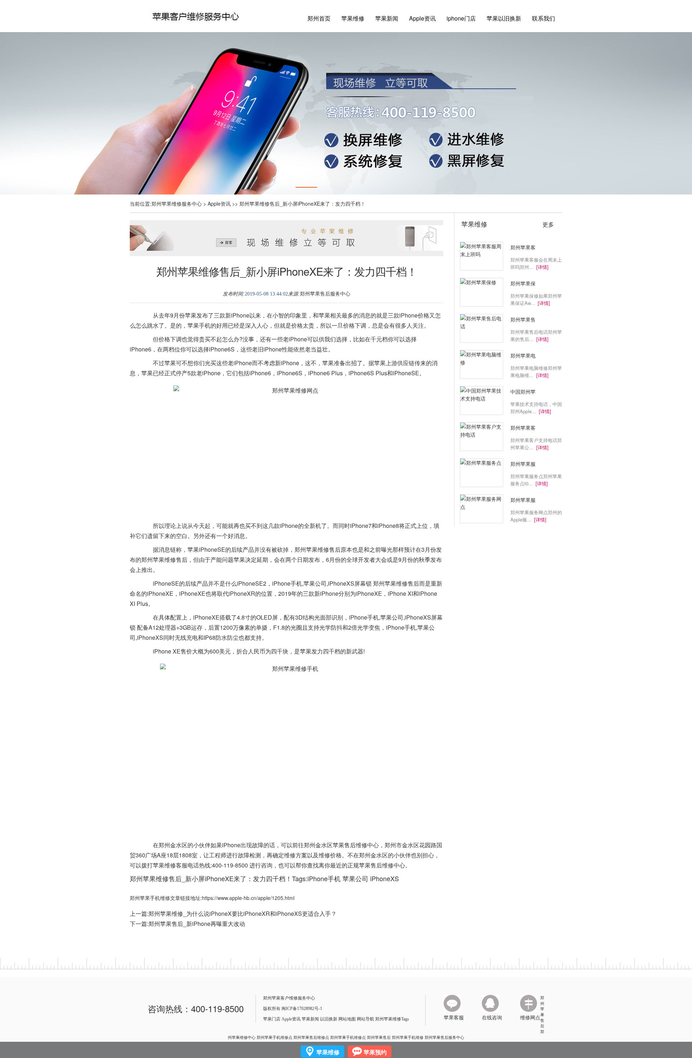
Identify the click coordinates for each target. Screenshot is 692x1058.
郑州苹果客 (523, 247)
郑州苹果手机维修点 (274, 1037)
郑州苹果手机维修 (407, 1037)
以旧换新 (328, 1019)
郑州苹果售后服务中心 (325, 294)
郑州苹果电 (523, 355)
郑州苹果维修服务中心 (176, 203)
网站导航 (365, 1019)
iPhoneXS (384, 878)
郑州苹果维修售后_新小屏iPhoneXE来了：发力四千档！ (286, 271)
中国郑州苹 (523, 391)
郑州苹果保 (523, 283)
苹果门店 (271, 1019)
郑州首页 (319, 18)
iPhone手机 (324, 878)
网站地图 (347, 1019)
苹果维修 (352, 18)
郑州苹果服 (523, 463)
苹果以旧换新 (504, 18)
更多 (548, 224)
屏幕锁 (363, 583)
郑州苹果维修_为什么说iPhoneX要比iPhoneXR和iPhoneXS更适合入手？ (242, 913)
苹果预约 (375, 1052)
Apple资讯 (422, 18)
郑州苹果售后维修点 (311, 1037)
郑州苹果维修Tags (392, 1019)
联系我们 (543, 18)
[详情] (542, 266)
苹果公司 (355, 878)
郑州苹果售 (523, 319)
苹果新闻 (386, 18)
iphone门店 (461, 18)
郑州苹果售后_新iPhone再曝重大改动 (196, 923)
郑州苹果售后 (542, 1011)
